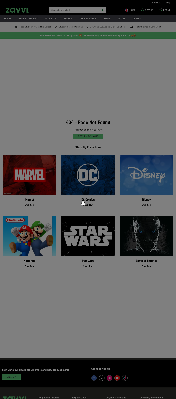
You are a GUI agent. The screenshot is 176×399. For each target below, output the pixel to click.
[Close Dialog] (83, 203)
